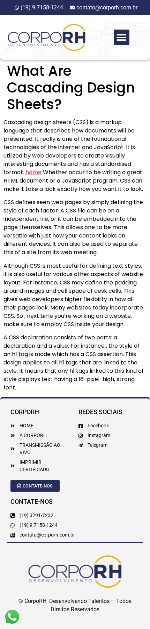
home (33, 172)
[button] (121, 37)
